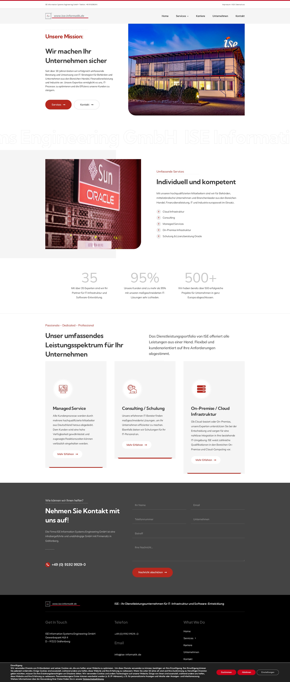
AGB (233, 4)
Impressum (226, 4)
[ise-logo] (67, 13)
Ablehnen (246, 672)
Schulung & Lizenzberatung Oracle (182, 236)
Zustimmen (226, 672)
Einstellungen (267, 672)
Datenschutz (240, 4)
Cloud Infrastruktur (173, 211)
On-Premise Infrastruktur (177, 230)
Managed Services (173, 223)
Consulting (169, 217)
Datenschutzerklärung (93, 679)
